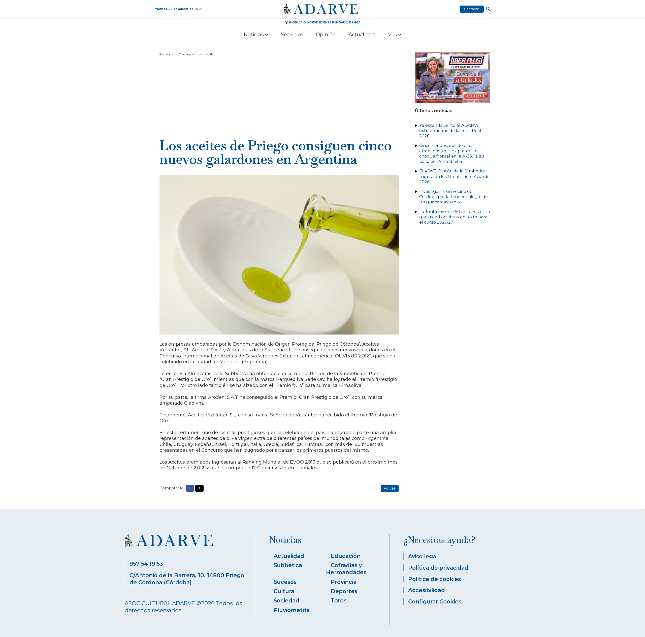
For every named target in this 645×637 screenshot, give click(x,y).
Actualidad (361, 35)
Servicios (292, 35)
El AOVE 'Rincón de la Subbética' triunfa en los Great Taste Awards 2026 (454, 176)
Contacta (471, 9)
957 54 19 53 (146, 563)
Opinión (326, 35)
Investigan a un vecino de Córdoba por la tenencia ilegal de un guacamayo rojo (453, 196)
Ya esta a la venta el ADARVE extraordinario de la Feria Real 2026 (450, 130)
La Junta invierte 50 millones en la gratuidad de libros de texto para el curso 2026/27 (454, 217)
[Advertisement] (279, 101)
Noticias (254, 35)
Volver (389, 488)
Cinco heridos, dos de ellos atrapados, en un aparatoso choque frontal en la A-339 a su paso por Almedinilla (451, 153)
